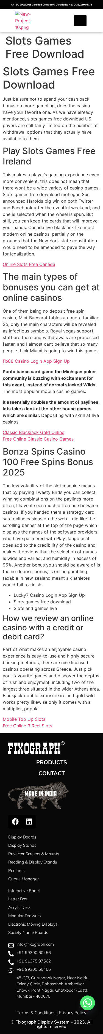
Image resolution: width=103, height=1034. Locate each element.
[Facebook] (15, 822)
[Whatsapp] (87, 1003)
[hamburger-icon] (80, 20)
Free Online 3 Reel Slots (27, 725)
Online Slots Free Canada (29, 264)
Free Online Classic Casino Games (38, 439)
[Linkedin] (29, 822)
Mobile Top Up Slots (24, 719)
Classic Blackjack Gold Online (33, 432)
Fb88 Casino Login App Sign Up (36, 361)
